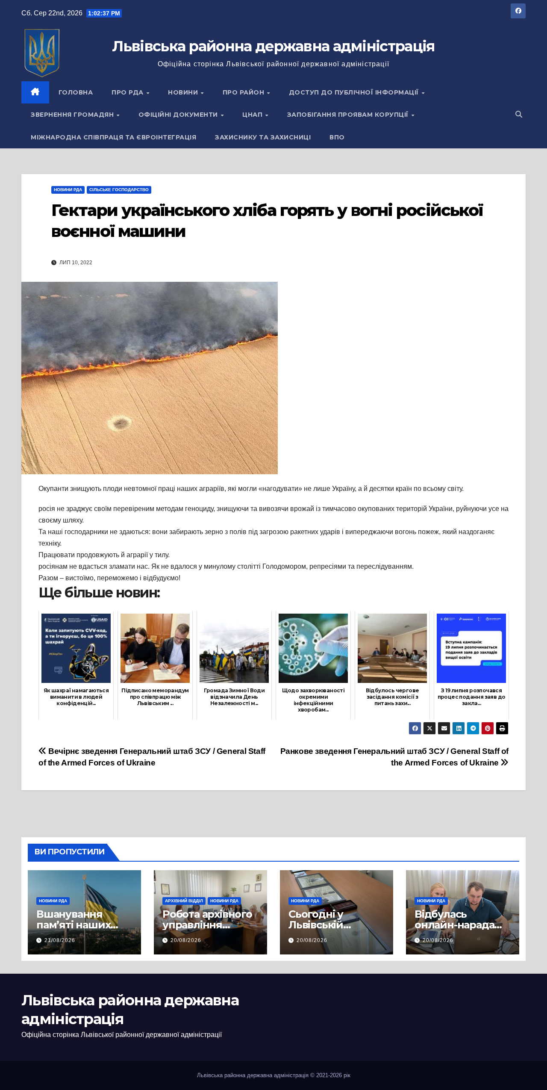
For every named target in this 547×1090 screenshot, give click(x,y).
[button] (518, 114)
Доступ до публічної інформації (355, 92)
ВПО (337, 137)
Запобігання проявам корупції (349, 114)
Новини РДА (68, 189)
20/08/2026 (186, 940)
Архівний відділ (184, 900)
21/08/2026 (59, 940)
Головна (76, 92)
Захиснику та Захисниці (263, 137)
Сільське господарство (119, 189)
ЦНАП (253, 114)
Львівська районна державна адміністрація (273, 46)
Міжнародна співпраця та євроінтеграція (113, 137)
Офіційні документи (179, 114)
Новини (184, 92)
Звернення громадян (73, 114)
